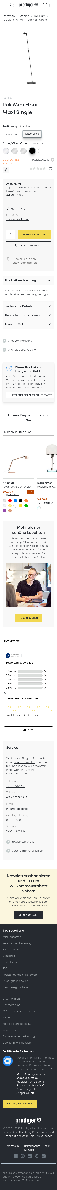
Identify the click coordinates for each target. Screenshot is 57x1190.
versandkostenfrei (17, 219)
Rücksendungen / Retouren (20, 975)
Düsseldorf (47, 1132)
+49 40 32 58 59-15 (16, 797)
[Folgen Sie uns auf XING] (44, 1156)
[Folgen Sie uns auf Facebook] (16, 1156)
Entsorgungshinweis (15, 981)
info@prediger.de (17, 809)
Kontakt (29, 1150)
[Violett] (4, 511)
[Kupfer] (10, 511)
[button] (28, 915)
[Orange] (26, 501)
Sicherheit (9, 956)
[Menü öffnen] (6, 5)
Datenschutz (32, 1146)
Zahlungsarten (12, 937)
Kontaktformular (24, 762)
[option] (11, 134)
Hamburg (25, 1132)
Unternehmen (11, 998)
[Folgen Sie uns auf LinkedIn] (30, 1156)
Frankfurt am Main (16, 1136)
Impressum (13, 1146)
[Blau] (15, 501)
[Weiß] (15, 506)
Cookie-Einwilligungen (17, 1043)
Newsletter (9, 1030)
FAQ (5, 968)
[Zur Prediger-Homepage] (28, 5)
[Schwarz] (21, 501)
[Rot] (10, 501)
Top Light (9, 98)
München (46, 1136)
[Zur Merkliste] (45, 5)
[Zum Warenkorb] (51, 5)
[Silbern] (4, 501)
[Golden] (10, 506)
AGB (47, 1146)
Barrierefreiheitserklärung (19, 1036)
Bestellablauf (11, 962)
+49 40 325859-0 (15, 786)
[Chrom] (4, 506)
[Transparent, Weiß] (39, 508)
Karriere (7, 1017)
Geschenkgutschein (15, 987)
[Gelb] (21, 506)
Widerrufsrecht (12, 949)
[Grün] (26, 506)
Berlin (35, 1132)
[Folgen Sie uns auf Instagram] (23, 1156)
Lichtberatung (11, 1005)
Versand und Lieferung (17, 943)
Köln (31, 1136)
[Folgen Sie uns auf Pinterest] (37, 1156)
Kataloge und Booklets (17, 1024)
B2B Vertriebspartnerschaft (20, 1011)
